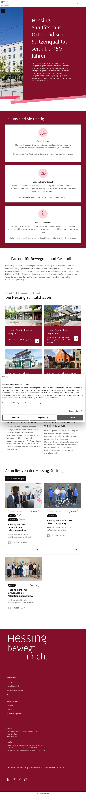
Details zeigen (74, 411)
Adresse (9, 728)
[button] (3, 11)
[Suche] (78, 3)
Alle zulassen (70, 418)
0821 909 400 (32, 748)
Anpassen (42, 418)
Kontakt (9, 742)
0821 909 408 (40, 745)
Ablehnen (15, 418)
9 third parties (18, 403)
